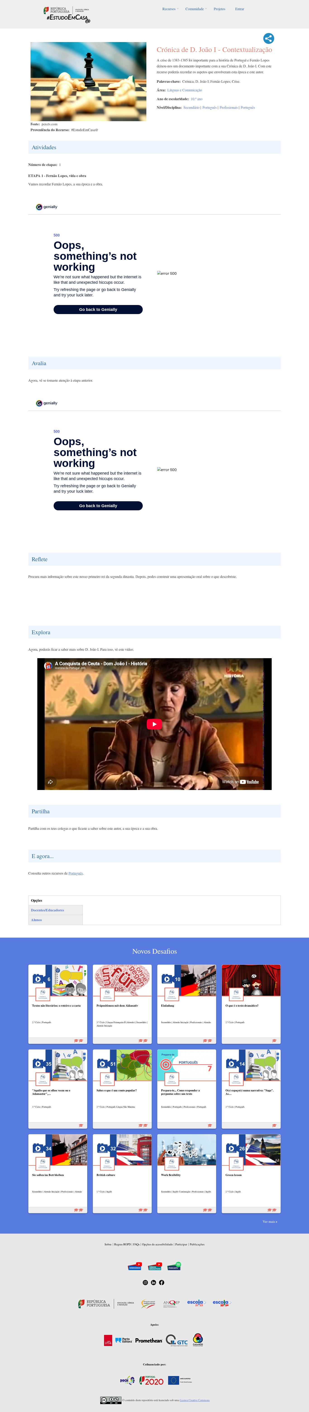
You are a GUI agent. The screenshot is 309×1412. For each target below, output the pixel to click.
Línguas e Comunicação (184, 90)
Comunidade (194, 8)
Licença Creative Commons (195, 1400)
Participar (181, 1244)
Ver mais (269, 1221)
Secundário (191, 107)
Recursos (169, 8)
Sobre (108, 1244)
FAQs (136, 1244)
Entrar (239, 8)
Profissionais (229, 107)
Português (209, 107)
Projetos (219, 8)
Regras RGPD (122, 1244)
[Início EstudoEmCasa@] (66, 9)
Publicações (197, 1244)
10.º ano (196, 98)
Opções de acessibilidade (157, 1244)
